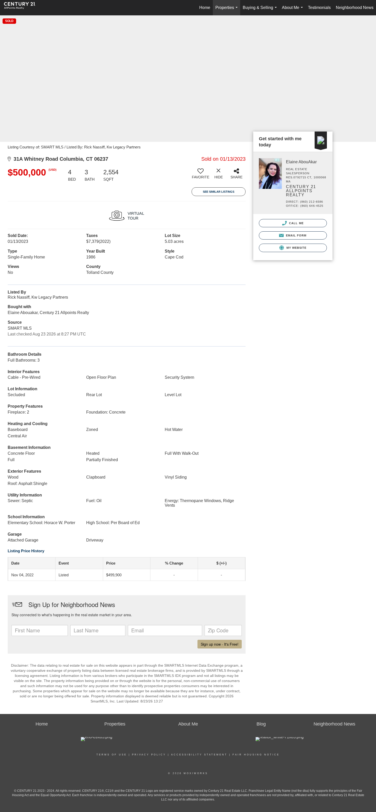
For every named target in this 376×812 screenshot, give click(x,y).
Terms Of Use (111, 754)
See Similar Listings (218, 191)
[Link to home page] (22, 7)
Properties (227, 10)
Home (204, 7)
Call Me (296, 223)
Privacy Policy (149, 754)
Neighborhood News (354, 7)
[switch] (200, 175)
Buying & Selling (261, 10)
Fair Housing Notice (256, 754)
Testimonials (319, 7)
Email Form (295, 235)
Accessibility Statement (199, 754)
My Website (295, 247)
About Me (293, 10)
